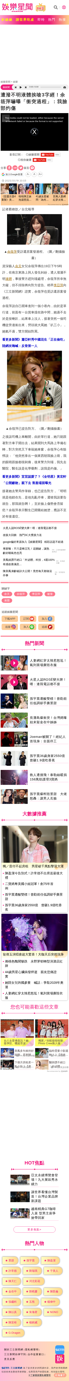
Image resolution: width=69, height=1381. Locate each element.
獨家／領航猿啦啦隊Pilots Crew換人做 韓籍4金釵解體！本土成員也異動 (51, 1042)
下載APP (9, 618)
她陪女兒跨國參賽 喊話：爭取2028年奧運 (34, 985)
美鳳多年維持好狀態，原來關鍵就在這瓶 (24, 1053)
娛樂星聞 (5, 82)
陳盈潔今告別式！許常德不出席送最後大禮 (34, 875)
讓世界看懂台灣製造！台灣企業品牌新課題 (44, 1196)
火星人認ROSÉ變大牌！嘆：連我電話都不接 (30, 528)
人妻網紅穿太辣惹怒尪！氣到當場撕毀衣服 (34, 995)
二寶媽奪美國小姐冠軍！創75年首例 (29, 886)
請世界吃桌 (25, 19)
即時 (41, 19)
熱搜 (62, 19)
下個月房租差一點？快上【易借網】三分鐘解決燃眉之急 (24, 1065)
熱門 (52, 19)
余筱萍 (12, 251)
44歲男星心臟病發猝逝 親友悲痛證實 (31, 974)
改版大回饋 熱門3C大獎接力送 (22, 535)
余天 (18, 266)
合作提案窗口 (36, 1354)
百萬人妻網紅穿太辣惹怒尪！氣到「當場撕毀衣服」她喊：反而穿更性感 (59, 198)
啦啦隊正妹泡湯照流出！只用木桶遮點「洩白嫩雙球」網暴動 (25, 198)
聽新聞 (6, 87)
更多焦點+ (34, 1229)
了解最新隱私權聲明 (40, 1375)
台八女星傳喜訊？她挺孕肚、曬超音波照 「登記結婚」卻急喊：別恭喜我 (17, 1042)
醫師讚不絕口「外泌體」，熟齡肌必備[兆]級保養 (58, 1065)
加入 (44, 618)
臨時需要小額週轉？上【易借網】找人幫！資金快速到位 (58, 1053)
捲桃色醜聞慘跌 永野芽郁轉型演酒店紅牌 (34, 964)
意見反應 (9, 1359)
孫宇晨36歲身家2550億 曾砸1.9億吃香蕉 (33, 907)
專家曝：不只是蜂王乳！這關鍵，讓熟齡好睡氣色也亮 (26, 551)
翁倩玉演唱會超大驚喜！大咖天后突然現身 (33, 954)
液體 (8, 279)
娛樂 (15, 82)
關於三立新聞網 (13, 1349)
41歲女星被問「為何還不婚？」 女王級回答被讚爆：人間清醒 (42, 198)
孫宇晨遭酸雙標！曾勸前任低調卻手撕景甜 (34, 897)
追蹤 (8, 626)
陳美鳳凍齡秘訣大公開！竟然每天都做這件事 (27, 573)
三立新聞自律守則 (15, 1354)
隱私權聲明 (32, 1349)
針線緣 (7, 19)
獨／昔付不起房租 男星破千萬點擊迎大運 (33, 866)
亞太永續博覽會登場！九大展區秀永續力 (44, 1179)
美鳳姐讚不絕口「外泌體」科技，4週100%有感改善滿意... (29, 562)
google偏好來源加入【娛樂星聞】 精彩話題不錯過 (33, 541)
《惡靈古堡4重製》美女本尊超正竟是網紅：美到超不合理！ (8, 198)
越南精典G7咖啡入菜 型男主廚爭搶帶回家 (43, 1213)
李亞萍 (58, 285)
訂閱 (26, 618)
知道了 (61, 1375)
